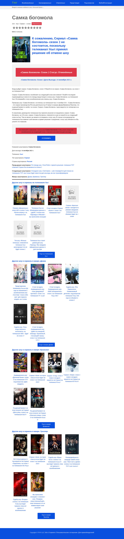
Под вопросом (89, 3)
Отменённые (60, 3)
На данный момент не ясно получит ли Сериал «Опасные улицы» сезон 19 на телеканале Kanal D (37, 415)
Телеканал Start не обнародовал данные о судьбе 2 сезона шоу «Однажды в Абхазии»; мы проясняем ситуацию (37, 212)
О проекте (52, 532)
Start (21, 154)
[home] (14, 3)
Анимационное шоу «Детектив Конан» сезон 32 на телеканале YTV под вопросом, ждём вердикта (20, 379)
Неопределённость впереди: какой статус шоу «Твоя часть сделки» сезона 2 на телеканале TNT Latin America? (72, 461)
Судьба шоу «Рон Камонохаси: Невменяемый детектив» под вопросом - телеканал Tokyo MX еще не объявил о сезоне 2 (72, 293)
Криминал (36, 177)
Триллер (43, 177)
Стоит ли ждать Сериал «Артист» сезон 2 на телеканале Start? (55, 210)
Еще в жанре (46, 345)
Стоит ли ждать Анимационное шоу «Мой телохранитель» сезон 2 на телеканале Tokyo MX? (54, 291)
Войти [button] (101, 3)
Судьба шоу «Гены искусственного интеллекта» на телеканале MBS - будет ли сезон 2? (20, 331)
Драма (30, 177)
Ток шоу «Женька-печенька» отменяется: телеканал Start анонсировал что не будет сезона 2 (20, 245)
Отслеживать (46, 138)
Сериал (27, 158)
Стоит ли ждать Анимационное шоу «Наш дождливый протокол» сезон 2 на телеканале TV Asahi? (37, 291)
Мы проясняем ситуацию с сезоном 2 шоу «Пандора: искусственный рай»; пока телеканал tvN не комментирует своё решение (37, 501)
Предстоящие (74, 3)
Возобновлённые (28, 3)
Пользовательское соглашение (66, 532)
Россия (29, 161)
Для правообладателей (86, 532)
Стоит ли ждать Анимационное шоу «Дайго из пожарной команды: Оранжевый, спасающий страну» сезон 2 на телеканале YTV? (37, 333)
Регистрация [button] (107, 3)
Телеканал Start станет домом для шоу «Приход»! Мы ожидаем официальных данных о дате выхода (38, 245)
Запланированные (45, 3)
